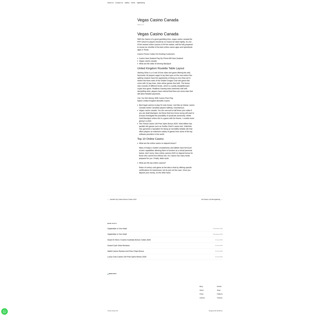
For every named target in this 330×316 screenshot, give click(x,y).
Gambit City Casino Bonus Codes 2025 (123, 199)
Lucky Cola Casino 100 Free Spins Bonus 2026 (126, 257)
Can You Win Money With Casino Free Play (155, 98)
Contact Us (119, 3)
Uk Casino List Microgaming (210, 199)
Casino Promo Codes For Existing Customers (156, 54)
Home (133, 3)
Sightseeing (141, 3)
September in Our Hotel (117, 229)
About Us (110, 3)
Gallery (127, 3)
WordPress (220, 310)
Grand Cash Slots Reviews (118, 245)
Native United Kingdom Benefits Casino (153, 101)
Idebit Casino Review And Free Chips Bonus (125, 251)
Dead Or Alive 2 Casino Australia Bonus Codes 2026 (129, 240)
